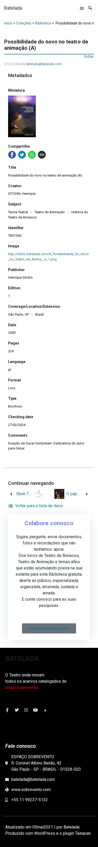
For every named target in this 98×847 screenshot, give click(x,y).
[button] (90, 8)
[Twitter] (17, 710)
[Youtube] (35, 710)
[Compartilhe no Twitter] (22, 155)
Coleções (23, 23)
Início (8, 23)
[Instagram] (26, 710)
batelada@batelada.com (44, 64)
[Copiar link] (42, 155)
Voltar (89, 56)
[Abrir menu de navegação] (82, 8)
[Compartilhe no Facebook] (12, 155)
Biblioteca (43, 23)
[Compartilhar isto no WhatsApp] (32, 155)
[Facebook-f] (7, 710)
